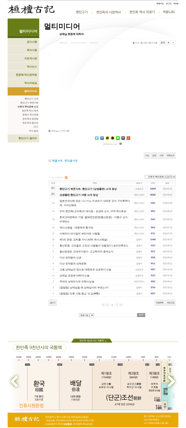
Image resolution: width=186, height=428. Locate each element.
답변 (154, 155)
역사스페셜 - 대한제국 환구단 (76, 227)
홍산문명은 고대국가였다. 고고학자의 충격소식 (86, 251)
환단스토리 (139, 195)
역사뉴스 (32, 66)
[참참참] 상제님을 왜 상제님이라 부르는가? (84, 287)
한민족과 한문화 (30, 119)
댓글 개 (57, 160)
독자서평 (32, 50)
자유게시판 (30, 58)
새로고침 (170, 303)
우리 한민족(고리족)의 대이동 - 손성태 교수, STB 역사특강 (93, 211)
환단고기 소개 (31, 98)
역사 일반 (33, 131)
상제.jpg (54, 131)
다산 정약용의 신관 (70, 257)
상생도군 (139, 189)
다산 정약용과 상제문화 (73, 263)
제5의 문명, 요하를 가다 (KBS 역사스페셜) (84, 239)
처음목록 (159, 303)
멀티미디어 (30, 91)
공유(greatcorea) (110, 144)
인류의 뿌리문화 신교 (28, 106)
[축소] (173, 43)
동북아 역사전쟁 (30, 114)
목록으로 (170, 155)
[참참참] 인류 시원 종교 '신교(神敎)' (80, 293)
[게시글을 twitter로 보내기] (97, 138)
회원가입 (160, 3)
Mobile (175, 3)
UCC (36, 127)
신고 (137, 43)
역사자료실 (30, 83)
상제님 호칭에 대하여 (72, 275)
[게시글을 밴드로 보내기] (123, 138)
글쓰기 (52, 303)
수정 (147, 155)
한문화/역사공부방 (26, 74)
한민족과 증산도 (30, 123)
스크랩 (154, 43)
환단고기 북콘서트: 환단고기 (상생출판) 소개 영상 (88, 189)
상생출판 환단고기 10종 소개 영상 (79, 195)
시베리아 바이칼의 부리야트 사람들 (80, 233)
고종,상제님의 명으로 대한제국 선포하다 (83, 269)
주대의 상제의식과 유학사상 (76, 281)
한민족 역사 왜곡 (30, 110)
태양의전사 (139, 281)
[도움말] (121, 144)
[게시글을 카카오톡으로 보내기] (107, 138)
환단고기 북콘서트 (29, 102)
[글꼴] (162, 43)
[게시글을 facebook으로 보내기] (102, 138)
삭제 (161, 155)
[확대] (168, 43)
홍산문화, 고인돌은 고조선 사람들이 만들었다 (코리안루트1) (94, 245)
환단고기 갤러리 (28, 138)
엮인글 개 (70, 160)
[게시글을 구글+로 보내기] (128, 138)
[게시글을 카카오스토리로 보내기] (112, 138)
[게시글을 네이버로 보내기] (118, 138)
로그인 (168, 3)
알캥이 (139, 239)
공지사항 (32, 42)
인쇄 (145, 43)
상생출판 (67, 424)
